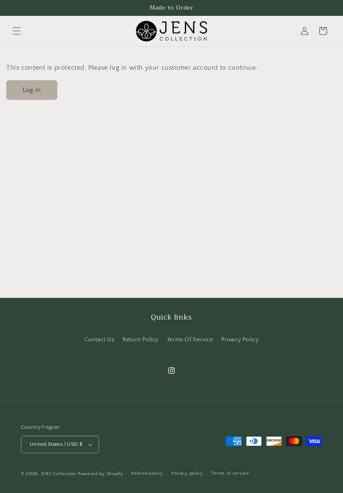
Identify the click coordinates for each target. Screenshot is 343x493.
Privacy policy (187, 473)
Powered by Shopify (100, 473)
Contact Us (99, 339)
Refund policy (147, 473)
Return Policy (141, 339)
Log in (32, 90)
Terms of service (230, 473)
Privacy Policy (240, 339)
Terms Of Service (190, 339)
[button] (17, 31)
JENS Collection (59, 473)
